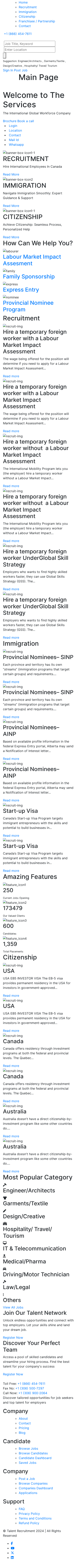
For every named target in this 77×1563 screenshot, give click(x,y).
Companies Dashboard (36, 1488)
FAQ (22, 1509)
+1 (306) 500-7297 (29, 1388)
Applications (28, 1493)
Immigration (28, 12)
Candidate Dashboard (35, 1458)
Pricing (24, 1428)
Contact (25, 26)
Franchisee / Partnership (37, 21)
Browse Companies (33, 1483)
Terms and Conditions (35, 1518)
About (23, 1418)
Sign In (8, 70)
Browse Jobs (28, 1448)
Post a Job (27, 1479)
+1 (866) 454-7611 (31, 1384)
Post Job (20, 70)
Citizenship (27, 16)
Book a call (25, 121)
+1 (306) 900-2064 (32, 1393)
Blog (22, 1433)
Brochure (9, 121)
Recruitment (28, 7)
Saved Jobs (27, 1463)
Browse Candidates (33, 1453)
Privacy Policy (29, 1514)
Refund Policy (29, 1523)
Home (23, 2)
